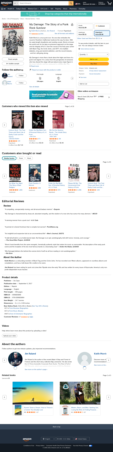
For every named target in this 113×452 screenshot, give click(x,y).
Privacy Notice (40, 445)
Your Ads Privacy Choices (80, 445)
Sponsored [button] (5, 378)
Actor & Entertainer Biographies (21, 314)
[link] (18, 133)
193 (98, 190)
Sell (52, 9)
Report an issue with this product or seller (46, 70)
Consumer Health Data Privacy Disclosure (58, 445)
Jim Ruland (51, 31)
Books (4, 19)
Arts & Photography (13, 19)
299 (39, 188)
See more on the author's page (35, 369)
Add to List (83, 84)
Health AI (11, 9)
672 (59, 190)
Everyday (82, 9)
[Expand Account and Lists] (96, 4)
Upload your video (9, 336)
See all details (34, 87)
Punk (38, 19)
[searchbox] (44, 3)
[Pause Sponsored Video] (50, 402)
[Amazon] (6, 3)
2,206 (79, 190)
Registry (58, 9)
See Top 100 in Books (39, 306)
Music (65, 9)
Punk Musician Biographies (18, 308)
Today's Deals (21, 9)
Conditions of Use (29, 445)
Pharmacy (73, 9)
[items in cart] (109, 3)
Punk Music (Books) (16, 311)
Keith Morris (35, 31)
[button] (3, 9)
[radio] (85, 26)
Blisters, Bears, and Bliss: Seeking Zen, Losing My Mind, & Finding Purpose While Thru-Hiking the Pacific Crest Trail (85, 409)
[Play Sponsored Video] (80, 393)
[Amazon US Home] (27, 439)
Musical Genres (30, 19)
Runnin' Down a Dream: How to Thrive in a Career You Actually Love (38, 409)
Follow (21, 75)
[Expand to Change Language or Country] (54, 439)
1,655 (20, 190)
